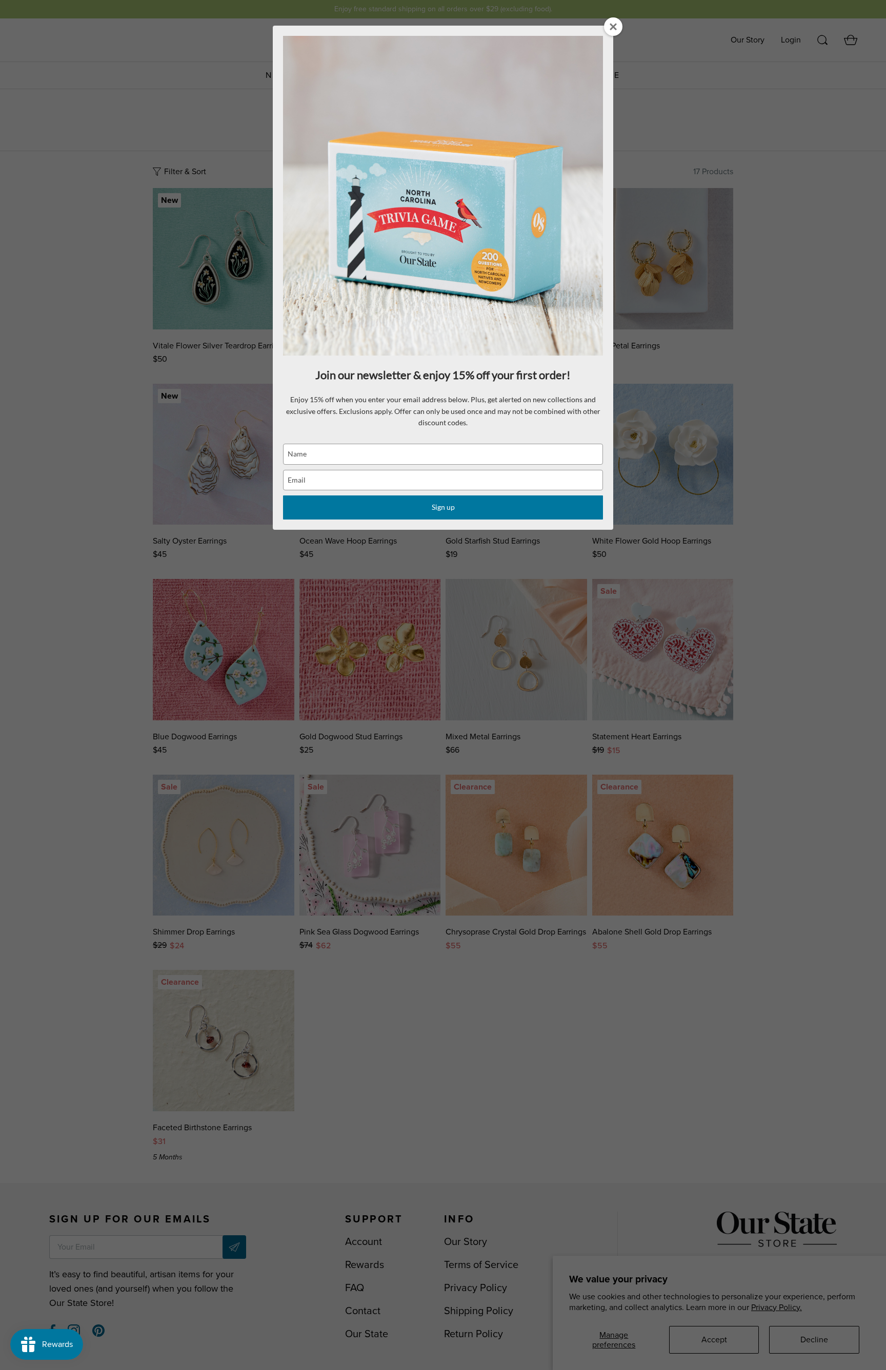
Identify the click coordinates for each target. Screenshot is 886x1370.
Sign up (443, 507)
